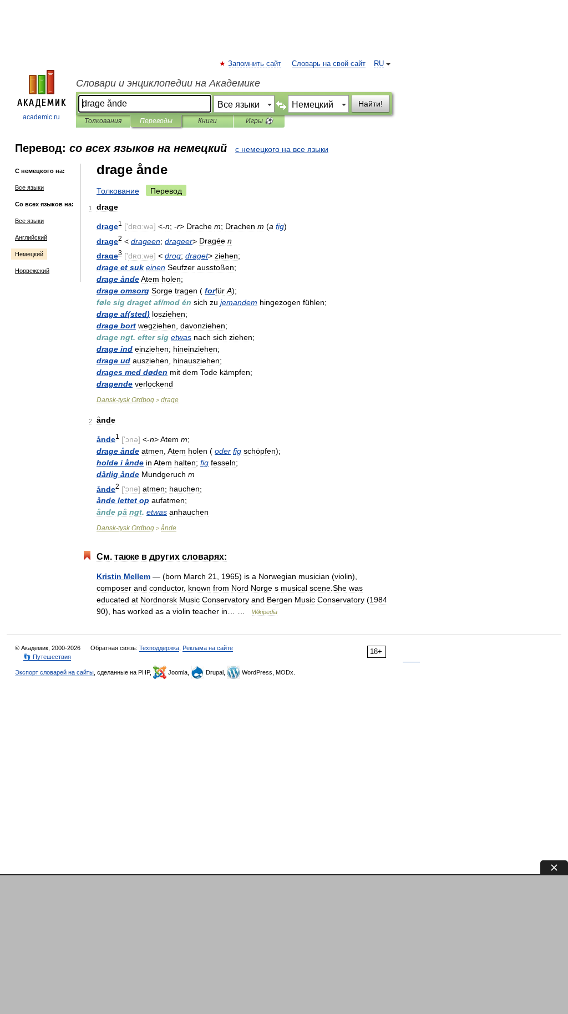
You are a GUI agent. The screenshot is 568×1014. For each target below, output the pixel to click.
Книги (207, 121)
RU (379, 64)
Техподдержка (159, 648)
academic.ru (41, 117)
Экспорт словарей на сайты (54, 672)
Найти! (370, 103)
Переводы (156, 121)
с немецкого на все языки (281, 149)
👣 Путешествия (47, 656)
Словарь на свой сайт (329, 64)
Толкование (118, 190)
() (123, 314)
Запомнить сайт (255, 64)
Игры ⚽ (259, 121)
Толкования (102, 121)
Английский (31, 237)
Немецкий (29, 254)
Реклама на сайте (207, 648)
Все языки (29, 187)
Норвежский (32, 270)
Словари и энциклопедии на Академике (168, 83)
